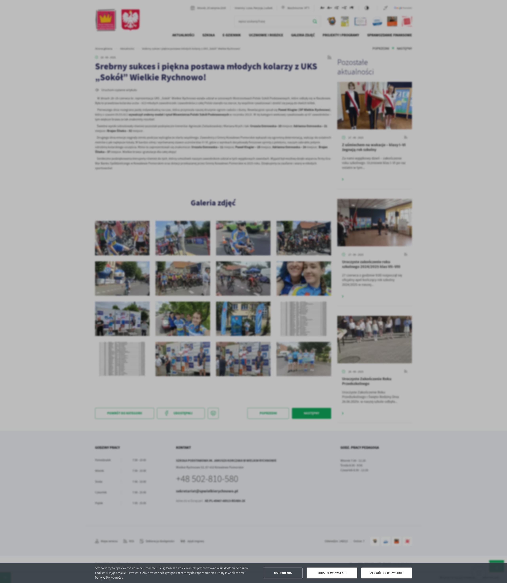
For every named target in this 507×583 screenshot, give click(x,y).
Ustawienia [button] (283, 573)
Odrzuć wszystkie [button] (332, 573)
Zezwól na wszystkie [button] (386, 573)
